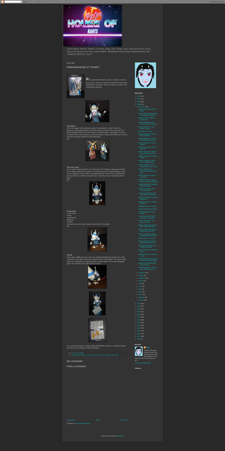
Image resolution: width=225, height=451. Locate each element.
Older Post (123, 420)
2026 (139, 96)
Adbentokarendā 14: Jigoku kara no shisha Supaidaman (148, 180)
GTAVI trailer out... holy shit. (147, 238)
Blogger (121, 436)
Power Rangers (106, 355)
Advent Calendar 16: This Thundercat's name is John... (148, 165)
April (140, 292)
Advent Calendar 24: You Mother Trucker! (146, 127)
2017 (139, 317)
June (140, 286)
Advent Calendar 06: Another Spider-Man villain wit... (147, 230)
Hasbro (83, 355)
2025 (139, 99)
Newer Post (71, 420)
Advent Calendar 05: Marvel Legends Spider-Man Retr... (148, 234)
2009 (139, 339)
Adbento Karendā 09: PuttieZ (147, 209)
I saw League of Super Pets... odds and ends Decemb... (147, 194)
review (116, 355)
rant (113, 355)
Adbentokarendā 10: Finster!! (147, 206)
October (141, 275)
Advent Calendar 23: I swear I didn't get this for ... (147, 134)
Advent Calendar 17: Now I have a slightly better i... (146, 161)
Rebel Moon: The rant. (145, 131)
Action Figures (76, 355)
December (142, 107)
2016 (139, 320)
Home (98, 420)
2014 (139, 325)
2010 (139, 336)
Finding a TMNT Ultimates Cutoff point (146, 118)
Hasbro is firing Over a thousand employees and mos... (147, 171)
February (142, 297)
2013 (139, 328)
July (140, 283)
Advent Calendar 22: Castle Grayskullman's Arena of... (147, 139)
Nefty (148, 347)
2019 (139, 312)
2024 (139, 102)
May (140, 289)
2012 (139, 331)
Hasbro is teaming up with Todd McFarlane (146, 189)
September (142, 278)
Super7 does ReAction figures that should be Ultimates (147, 114)
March (141, 294)
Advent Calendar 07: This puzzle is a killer (146, 221)
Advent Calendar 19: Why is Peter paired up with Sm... (147, 152)
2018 (139, 314)
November (142, 272)
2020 (139, 309)
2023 (139, 104)
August (141, 281)
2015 (139, 322)
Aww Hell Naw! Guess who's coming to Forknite (147, 246)
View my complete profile (143, 363)
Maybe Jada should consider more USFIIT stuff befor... (147, 226)
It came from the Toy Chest (93, 355)
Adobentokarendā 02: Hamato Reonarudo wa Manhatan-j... (148, 259)
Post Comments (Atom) (82, 423)
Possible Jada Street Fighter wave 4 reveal (147, 264)
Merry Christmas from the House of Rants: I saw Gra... (148, 123)
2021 (139, 306)
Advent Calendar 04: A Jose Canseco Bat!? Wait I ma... (147, 242)
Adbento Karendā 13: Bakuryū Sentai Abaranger (148, 185)
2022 (139, 303)
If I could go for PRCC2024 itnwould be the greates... (147, 217)
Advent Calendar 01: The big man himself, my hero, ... (147, 268)
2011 (139, 333)
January (141, 300)
